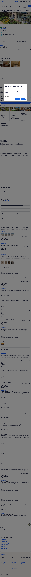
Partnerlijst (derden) (7, 96)
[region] (15, 92)
